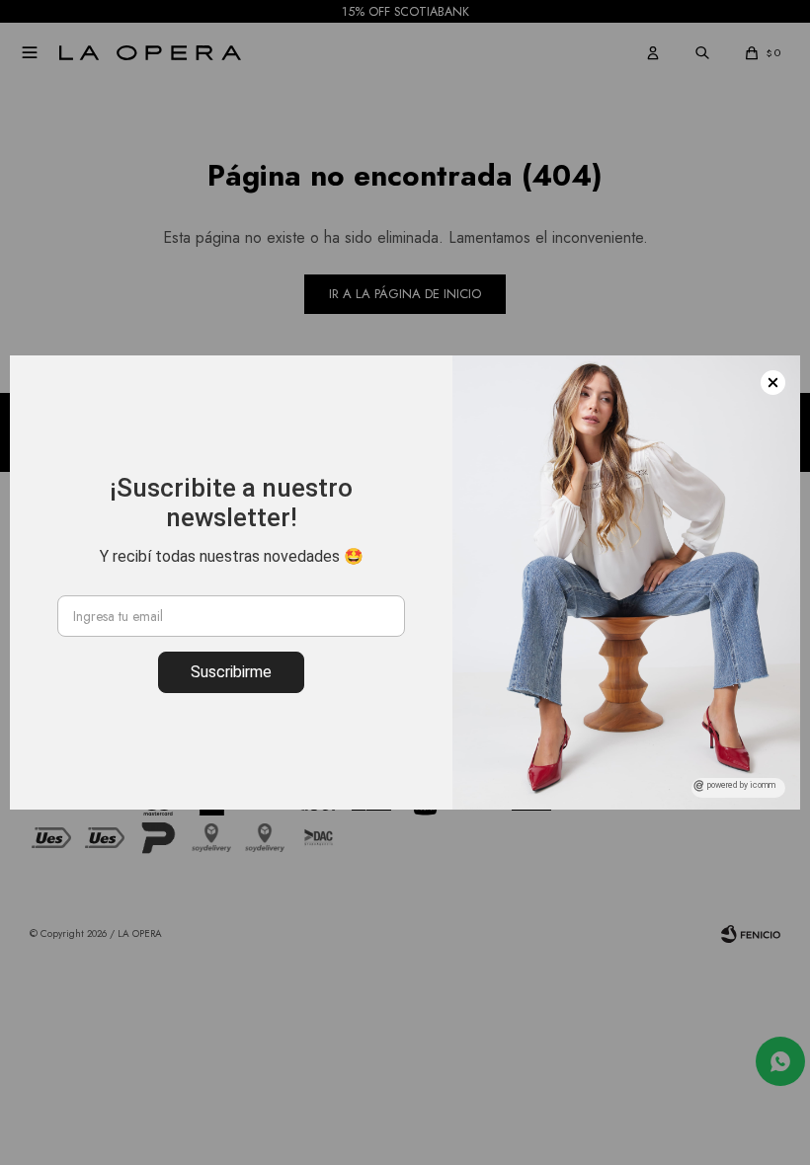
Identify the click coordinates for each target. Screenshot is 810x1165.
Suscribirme (231, 671)
